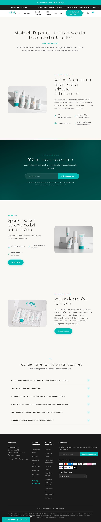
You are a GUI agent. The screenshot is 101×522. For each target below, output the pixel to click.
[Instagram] (12, 459)
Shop (17, 13)
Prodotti (35, 456)
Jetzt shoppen (63, 331)
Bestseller (27, 13)
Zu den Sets (15, 262)
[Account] (88, 13)
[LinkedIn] (27, 459)
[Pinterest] (16, 459)
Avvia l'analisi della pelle (75, 13)
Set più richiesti (38, 13)
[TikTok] (23, 459)
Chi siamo (48, 13)
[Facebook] (9, 459)
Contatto (58, 13)
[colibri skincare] (11, 13)
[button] (16, 519)
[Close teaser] (31, 516)
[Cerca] (84, 13)
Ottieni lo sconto (67, 176)
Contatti (48, 450)
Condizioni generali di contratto (48, 482)
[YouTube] (20, 459)
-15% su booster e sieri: (44, 3)
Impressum (49, 498)
